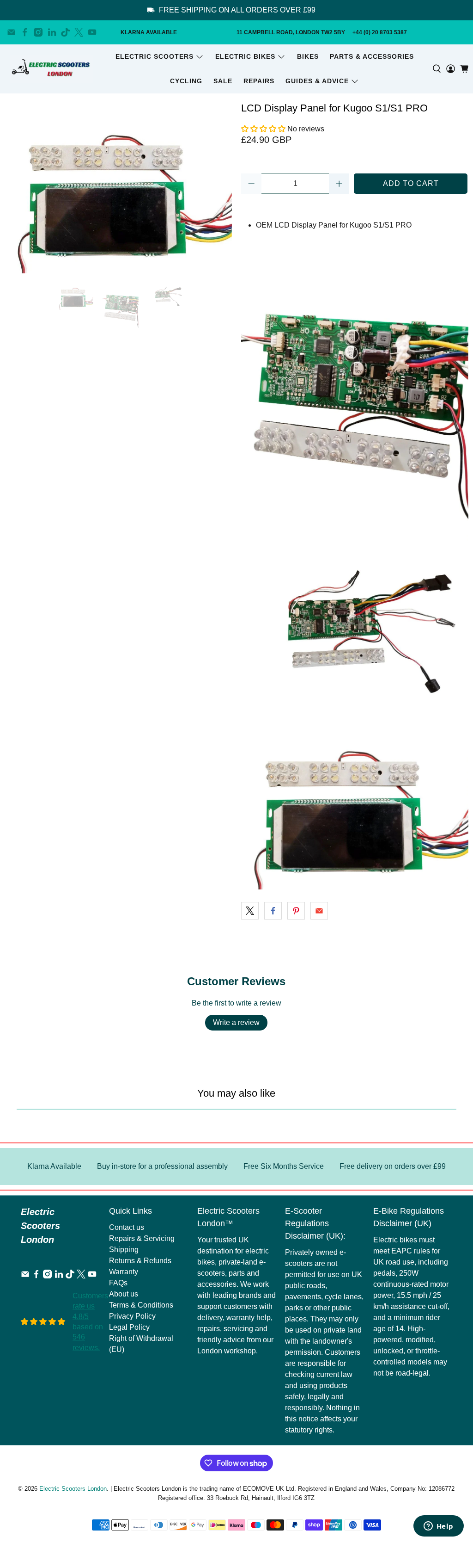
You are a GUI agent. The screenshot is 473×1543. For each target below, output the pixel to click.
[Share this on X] (250, 911)
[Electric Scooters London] (51, 69)
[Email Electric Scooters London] (11, 32)
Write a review (236, 1022)
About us (123, 1294)
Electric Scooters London (73, 1488)
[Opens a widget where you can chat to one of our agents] (438, 1526)
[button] (264, 129)
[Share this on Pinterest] (296, 911)
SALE (222, 81)
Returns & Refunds (140, 1261)
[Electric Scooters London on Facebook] (24, 32)
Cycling (186, 81)
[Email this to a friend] (319, 911)
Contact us (126, 1227)
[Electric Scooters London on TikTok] (65, 32)
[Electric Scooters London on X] (78, 32)
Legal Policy (129, 1327)
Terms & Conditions (141, 1305)
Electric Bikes (245, 56)
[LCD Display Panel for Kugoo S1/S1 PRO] (118, 188)
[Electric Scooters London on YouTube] (92, 32)
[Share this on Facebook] (273, 911)
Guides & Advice (317, 81)
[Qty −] (251, 183)
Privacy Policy (132, 1316)
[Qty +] (339, 183)
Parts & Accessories (372, 56)
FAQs (118, 1283)
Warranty (123, 1272)
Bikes (308, 56)
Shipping (124, 1249)
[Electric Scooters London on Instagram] (38, 32)
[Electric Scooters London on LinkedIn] (52, 32)
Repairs (258, 81)
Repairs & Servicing (142, 1238)
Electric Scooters (154, 56)
